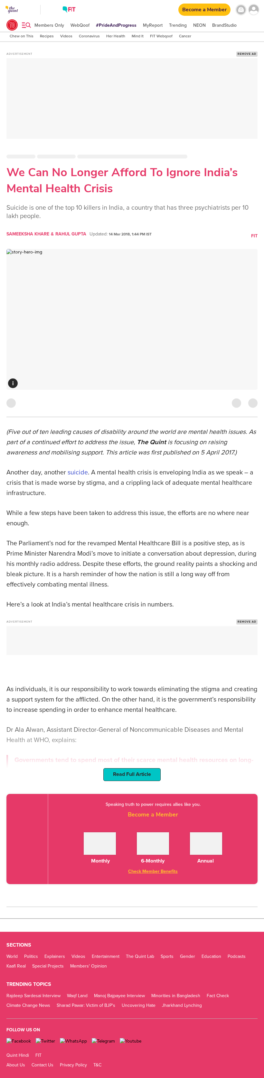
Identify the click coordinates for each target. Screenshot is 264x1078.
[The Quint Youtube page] (130, 1041)
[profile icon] (253, 9)
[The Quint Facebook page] (18, 1041)
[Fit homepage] (69, 10)
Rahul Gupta (70, 234)
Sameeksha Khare (27, 234)
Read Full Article (132, 774)
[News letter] (241, 9)
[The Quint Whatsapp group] (73, 1041)
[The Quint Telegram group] (103, 1041)
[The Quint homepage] (12, 16)
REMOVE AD (247, 54)
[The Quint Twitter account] (45, 1041)
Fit (254, 236)
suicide (78, 472)
